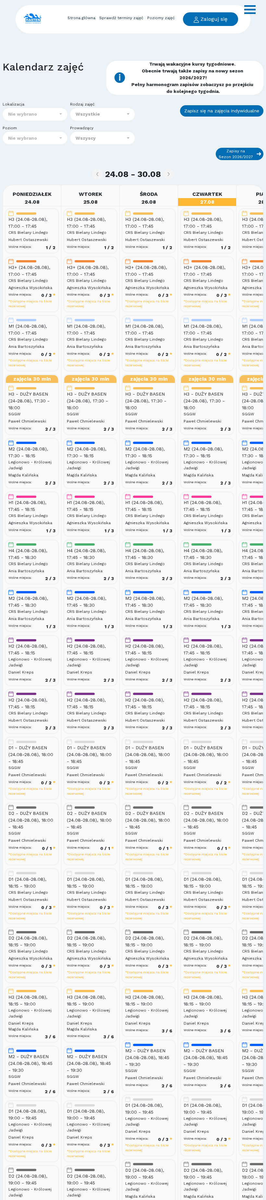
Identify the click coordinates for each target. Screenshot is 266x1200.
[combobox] (35, 114)
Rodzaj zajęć (82, 104)
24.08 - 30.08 (133, 174)
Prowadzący (81, 128)
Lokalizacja (13, 104)
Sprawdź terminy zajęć (121, 18)
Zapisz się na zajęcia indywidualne (221, 110)
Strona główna (81, 18)
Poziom (10, 128)
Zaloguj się (213, 19)
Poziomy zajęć (161, 18)
